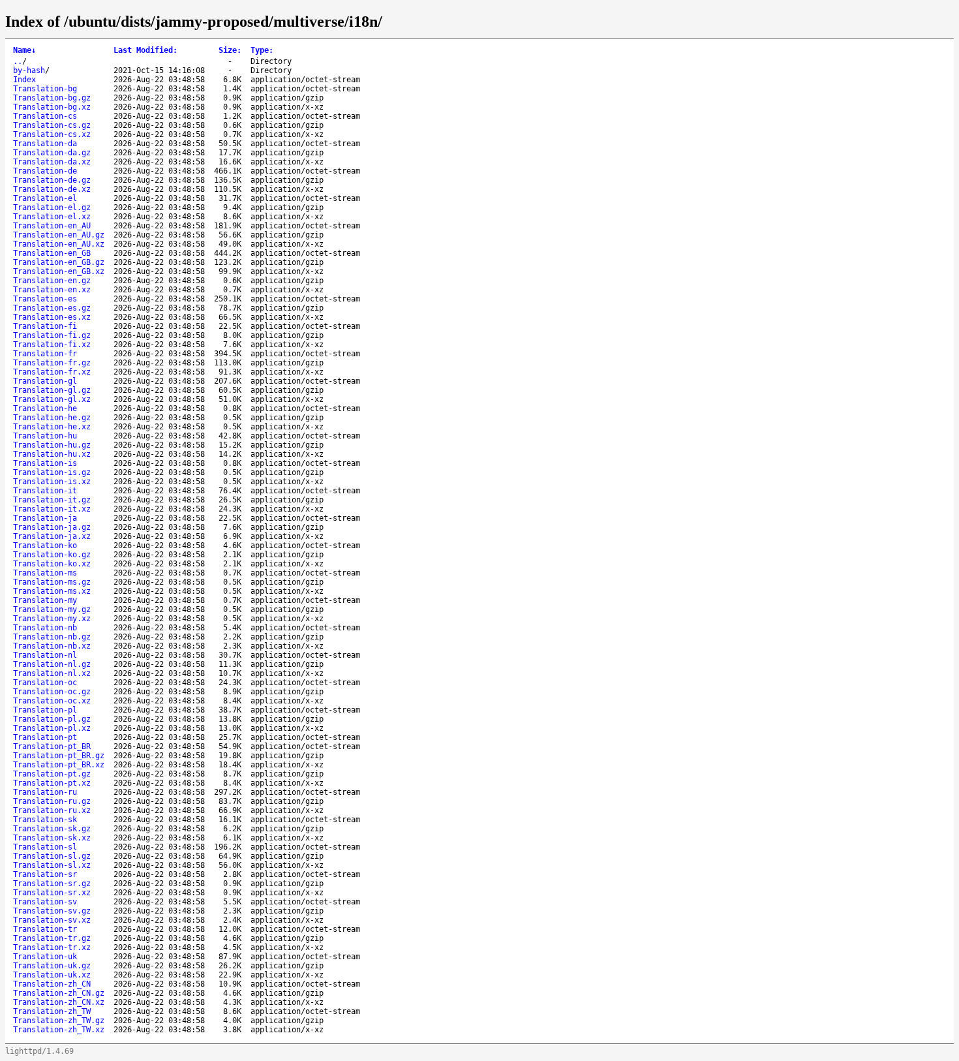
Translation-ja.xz (52, 536)
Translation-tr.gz (52, 938)
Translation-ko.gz (52, 554)
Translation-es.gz (52, 308)
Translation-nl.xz (52, 673)
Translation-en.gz (52, 280)
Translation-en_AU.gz (58, 234)
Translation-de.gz (52, 180)
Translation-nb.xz (52, 646)
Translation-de (45, 171)
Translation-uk (45, 956)
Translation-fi (45, 326)
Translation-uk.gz (52, 965)
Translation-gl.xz (52, 399)
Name (24, 50)
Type (262, 50)
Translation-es (45, 298)
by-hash (29, 70)
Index (24, 79)
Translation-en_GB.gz (58, 262)
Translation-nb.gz (52, 636)
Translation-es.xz (52, 317)
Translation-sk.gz (52, 828)
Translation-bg (45, 88)
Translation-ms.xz (52, 591)
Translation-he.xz (52, 426)
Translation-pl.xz (52, 728)
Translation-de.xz (52, 189)
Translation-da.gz (52, 152)
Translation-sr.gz (52, 883)
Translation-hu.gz (52, 445)
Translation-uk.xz (52, 974)
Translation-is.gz (52, 472)
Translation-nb (45, 627)
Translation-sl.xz (52, 865)
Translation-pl (45, 710)
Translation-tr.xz (52, 947)
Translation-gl (45, 381)
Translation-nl (45, 655)
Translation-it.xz (52, 509)
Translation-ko (45, 545)
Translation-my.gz (52, 609)
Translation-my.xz (52, 618)
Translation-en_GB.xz (58, 271)
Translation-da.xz (52, 161)
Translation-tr (45, 929)
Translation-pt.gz (52, 773)
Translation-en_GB (52, 253)
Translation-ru (45, 792)
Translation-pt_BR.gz (58, 755)
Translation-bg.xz (52, 107)
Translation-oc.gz (52, 691)
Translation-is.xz (52, 481)
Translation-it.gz (52, 499)
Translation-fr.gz (52, 362)
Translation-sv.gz (52, 910)
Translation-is (45, 463)
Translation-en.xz (52, 289)
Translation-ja (45, 518)
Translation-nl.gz (52, 664)
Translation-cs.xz (52, 134)
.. (17, 61)
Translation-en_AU (52, 225)
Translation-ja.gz (52, 527)
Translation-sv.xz (52, 920)
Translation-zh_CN (52, 984)
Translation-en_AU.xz (58, 244)
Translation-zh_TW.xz (58, 1029)
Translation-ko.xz (52, 563)
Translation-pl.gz (52, 719)
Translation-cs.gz (52, 125)
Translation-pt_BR (52, 746)
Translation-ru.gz (52, 801)
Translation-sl (45, 847)
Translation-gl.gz (52, 390)
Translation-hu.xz (52, 454)
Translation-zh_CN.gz (58, 993)
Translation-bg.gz (52, 97)
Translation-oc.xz (52, 700)
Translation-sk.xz (52, 837)
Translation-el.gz (52, 207)
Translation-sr (45, 874)
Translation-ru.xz (52, 810)
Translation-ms (45, 572)
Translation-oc (45, 682)
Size (230, 50)
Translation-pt (45, 737)
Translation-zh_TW (52, 1011)
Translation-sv (45, 901)
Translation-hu (45, 435)
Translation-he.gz (52, 417)
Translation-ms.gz (52, 582)
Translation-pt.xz (52, 783)
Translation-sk (45, 819)
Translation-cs (45, 116)
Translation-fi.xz (52, 344)
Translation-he (45, 408)
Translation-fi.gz (52, 335)
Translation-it (45, 490)
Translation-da (45, 143)
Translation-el (45, 198)
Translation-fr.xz (52, 372)
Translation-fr (45, 353)
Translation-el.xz (52, 216)
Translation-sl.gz (52, 856)
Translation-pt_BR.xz (58, 764)
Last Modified (145, 50)
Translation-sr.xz (52, 892)
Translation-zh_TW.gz (58, 1020)
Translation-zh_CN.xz (58, 1002)
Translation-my (45, 600)
